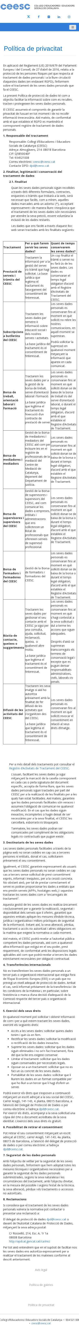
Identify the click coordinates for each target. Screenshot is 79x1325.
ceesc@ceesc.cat (44, 162)
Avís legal (41, 1270)
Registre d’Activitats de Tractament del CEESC (39, 768)
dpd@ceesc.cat (39, 166)
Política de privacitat (41, 1305)
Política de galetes (41, 1285)
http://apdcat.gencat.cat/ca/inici (29, 1241)
